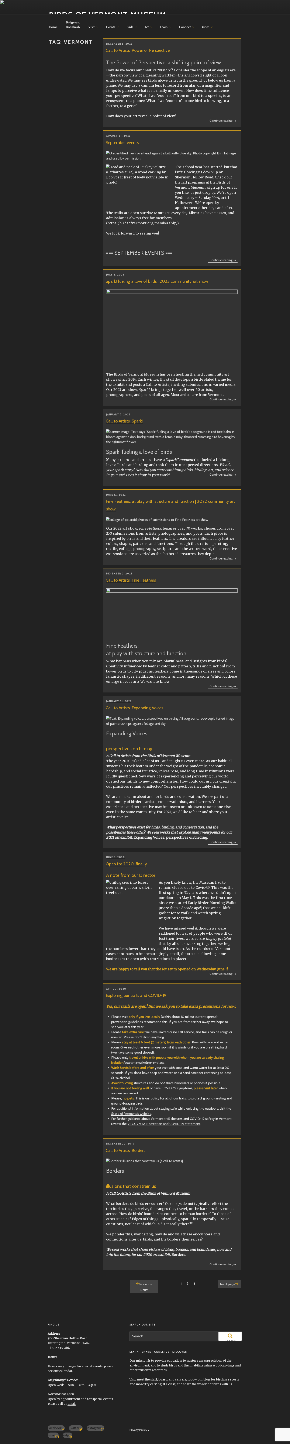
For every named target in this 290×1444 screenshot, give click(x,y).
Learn (164, 27)
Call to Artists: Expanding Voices (134, 707)
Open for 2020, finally (126, 863)
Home (53, 27)
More (205, 27)
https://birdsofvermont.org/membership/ (142, 223)
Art (147, 27)
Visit (91, 27)
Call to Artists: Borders (125, 1150)
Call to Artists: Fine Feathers (131, 580)
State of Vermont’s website (131, 1114)
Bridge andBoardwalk (73, 24)
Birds (130, 27)
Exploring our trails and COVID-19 (136, 995)
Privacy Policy (138, 1430)
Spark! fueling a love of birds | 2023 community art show (157, 281)
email (72, 1404)
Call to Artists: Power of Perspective (138, 50)
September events (122, 142)
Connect (185, 27)
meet (140, 1379)
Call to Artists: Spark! (124, 421)
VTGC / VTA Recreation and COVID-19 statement (164, 1124)
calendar (65, 1371)
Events (110, 27)
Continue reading (224, 121)
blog (206, 1379)
